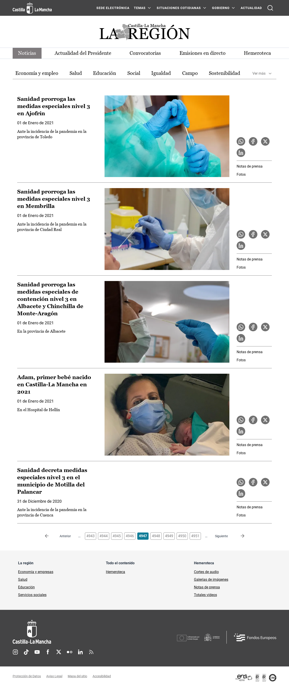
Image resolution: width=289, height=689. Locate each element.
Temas (140, 8)
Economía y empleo (36, 73)
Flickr (69, 652)
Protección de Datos (27, 676)
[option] (37, 73)
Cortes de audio (206, 572)
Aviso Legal (54, 676)
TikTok (26, 652)
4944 (104, 536)
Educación (104, 73)
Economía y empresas (35, 572)
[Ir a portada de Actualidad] (144, 33)
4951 (195, 536)
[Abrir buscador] (270, 8)
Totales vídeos (205, 595)
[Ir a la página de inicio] (32, 8)
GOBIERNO (221, 8)
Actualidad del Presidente (83, 53)
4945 (117, 536)
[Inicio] (74, 632)
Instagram (15, 652)
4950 (182, 536)
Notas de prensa (250, 166)
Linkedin (80, 652)
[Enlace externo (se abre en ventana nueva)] (255, 678)
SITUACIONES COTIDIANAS (179, 8)
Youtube (37, 652)
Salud (76, 73)
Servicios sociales (32, 595)
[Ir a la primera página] (50, 536)
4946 (130, 536)
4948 (156, 536)
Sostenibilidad (224, 73)
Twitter (58, 652)
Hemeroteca (257, 53)
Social (133, 73)
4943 (90, 536)
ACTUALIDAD (251, 8)
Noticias (27, 53)
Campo (190, 73)
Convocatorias (145, 53)
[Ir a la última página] (239, 536)
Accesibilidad (102, 676)
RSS (91, 652)
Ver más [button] (259, 73)
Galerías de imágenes (211, 579)
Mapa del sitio (77, 676)
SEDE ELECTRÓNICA (112, 8)
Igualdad (161, 73)
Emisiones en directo (202, 53)
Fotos (241, 174)
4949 (169, 536)
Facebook (47, 652)
